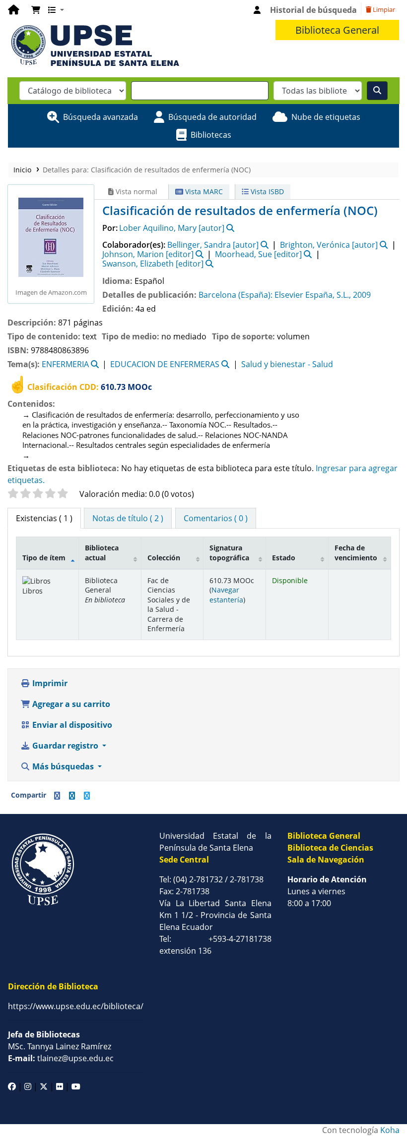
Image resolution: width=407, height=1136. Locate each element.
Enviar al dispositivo (71, 724)
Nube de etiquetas (325, 116)
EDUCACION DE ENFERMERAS (164, 364)
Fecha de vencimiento (356, 552)
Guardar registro (65, 745)
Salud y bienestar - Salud (287, 364)
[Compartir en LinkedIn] (72, 795)
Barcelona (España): (235, 294)
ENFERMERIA (65, 364)
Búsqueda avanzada (100, 116)
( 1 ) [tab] (44, 518)
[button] (35, 10)
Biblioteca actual (102, 552)
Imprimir (49, 683)
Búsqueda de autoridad (212, 116)
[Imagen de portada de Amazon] (50, 236)
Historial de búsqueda (313, 9)
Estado (283, 557)
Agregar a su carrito (70, 704)
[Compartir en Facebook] (57, 795)
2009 (362, 294)
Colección (163, 557)
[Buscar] (377, 90)
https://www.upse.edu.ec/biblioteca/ (75, 1006)
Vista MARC (203, 191)
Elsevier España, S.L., (312, 294)
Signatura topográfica (229, 552)
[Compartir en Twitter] (86, 795)
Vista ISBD (266, 191)
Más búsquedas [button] (63, 766)
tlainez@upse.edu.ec (61, 1058)
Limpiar (383, 9)
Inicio (22, 169)
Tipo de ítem (44, 557)
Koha (390, 1130)
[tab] (128, 518)
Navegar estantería (226, 594)
